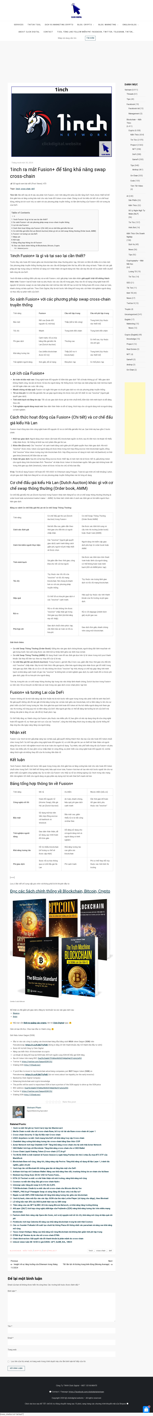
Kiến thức (134, 135)
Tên (10, 1326)
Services (19, 25)
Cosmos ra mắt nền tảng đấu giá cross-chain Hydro (36, 1182)
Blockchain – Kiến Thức (134, 121)
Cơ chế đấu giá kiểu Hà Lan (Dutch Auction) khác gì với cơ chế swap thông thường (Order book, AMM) (54, 231)
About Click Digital (29, 32)
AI (127, 196)
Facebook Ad (134, 108)
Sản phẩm (132, 200)
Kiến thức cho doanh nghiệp (136, 235)
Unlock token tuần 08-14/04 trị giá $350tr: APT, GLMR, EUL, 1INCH (42, 1242)
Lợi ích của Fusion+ (21, 225)
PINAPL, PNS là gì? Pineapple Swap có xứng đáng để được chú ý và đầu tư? (47, 1192)
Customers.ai (126, 1403)
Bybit (15, 1017)
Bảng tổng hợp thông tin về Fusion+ (27, 243)
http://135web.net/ (32, 1065)
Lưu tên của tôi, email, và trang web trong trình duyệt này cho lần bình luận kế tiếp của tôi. (48, 1361)
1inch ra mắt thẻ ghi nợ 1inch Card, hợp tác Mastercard (38, 1128)
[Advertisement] (76, 59)
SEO (128, 283)
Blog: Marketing (107, 25)
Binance (16, 1013)
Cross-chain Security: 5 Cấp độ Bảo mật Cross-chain (36, 1135)
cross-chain (25, 189)
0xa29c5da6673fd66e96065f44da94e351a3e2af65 (60, 1058)
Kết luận (16, 240)
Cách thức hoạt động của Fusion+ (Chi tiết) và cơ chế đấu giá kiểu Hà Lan (43, 228)
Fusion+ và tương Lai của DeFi (25, 234)
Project (53, 1251)
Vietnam (128, 90)
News (130, 249)
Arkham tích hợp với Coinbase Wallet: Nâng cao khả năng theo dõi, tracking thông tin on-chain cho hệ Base (61, 1171)
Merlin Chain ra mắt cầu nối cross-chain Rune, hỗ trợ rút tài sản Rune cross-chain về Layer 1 (54, 1131)
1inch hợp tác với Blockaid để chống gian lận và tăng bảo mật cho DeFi (44, 1168)
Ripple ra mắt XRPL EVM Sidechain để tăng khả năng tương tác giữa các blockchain (50, 1195)
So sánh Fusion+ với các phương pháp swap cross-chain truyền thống (41, 222)
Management (134, 113)
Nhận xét (16, 237)
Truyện (127, 309)
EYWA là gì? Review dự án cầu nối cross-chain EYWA (36, 1235)
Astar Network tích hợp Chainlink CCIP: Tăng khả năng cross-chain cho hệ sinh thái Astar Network (57, 1145)
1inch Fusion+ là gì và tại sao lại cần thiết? (30, 219)
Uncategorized (131, 314)
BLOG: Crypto (84, 25)
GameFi (135, 159)
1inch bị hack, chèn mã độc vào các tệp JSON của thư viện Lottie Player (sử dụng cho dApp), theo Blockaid (60, 1198)
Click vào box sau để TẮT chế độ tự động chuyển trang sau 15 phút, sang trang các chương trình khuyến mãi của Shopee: (76, 1404)
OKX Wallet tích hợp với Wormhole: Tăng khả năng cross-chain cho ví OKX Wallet (49, 1148)
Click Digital (58, 1023)
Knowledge (131, 339)
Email (10, 1338)
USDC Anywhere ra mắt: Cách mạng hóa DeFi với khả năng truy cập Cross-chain (48, 1138)
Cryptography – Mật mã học (135, 262)
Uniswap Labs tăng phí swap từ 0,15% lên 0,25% (34, 1185)
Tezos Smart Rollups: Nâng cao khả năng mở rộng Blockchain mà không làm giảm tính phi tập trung (57, 1232)
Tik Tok (130, 288)
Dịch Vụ (131, 244)
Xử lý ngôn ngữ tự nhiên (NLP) (136, 212)
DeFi (45, 1251)
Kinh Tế (130, 293)
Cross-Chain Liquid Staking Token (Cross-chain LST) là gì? (39, 1151)
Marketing (131, 324)
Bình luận (12, 1291)
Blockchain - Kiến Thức (21, 1251)
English (128, 319)
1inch (18, 189)
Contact (48, 32)
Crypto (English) (131, 335)
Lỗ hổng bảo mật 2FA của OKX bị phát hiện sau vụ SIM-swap (39, 1202)
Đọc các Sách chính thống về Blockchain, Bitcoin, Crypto (37, 246)
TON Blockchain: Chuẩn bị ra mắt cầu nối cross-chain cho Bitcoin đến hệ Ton (47, 1188)
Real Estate (132, 349)
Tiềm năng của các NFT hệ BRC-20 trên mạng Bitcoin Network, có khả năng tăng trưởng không (55, 1205)
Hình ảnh (132, 227)
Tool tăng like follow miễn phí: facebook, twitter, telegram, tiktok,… (95, 32)
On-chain (134, 175)
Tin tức (133, 140)
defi (33, 189)
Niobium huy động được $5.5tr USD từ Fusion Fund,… (36, 1175)
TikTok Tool (34, 25)
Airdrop (135, 169)
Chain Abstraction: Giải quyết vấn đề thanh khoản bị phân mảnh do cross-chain (48, 1238)
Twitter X (131, 303)
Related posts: (23, 248)
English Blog (130, 25)
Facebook (131, 104)
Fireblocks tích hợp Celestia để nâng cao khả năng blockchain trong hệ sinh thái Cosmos (53, 1222)
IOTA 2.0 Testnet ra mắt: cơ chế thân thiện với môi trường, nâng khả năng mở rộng (50, 1178)
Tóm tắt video (136, 186)
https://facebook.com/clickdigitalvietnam (86, 1392)
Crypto (37, 1251)
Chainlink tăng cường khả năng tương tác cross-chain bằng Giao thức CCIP (46, 1141)
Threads (130, 94)
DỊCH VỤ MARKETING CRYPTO (59, 25)
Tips (128, 99)
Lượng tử (132, 271)
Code (132, 181)
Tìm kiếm (90, 38)
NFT (134, 149)
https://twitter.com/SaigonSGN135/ (37, 1062)
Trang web (12, 1350)
